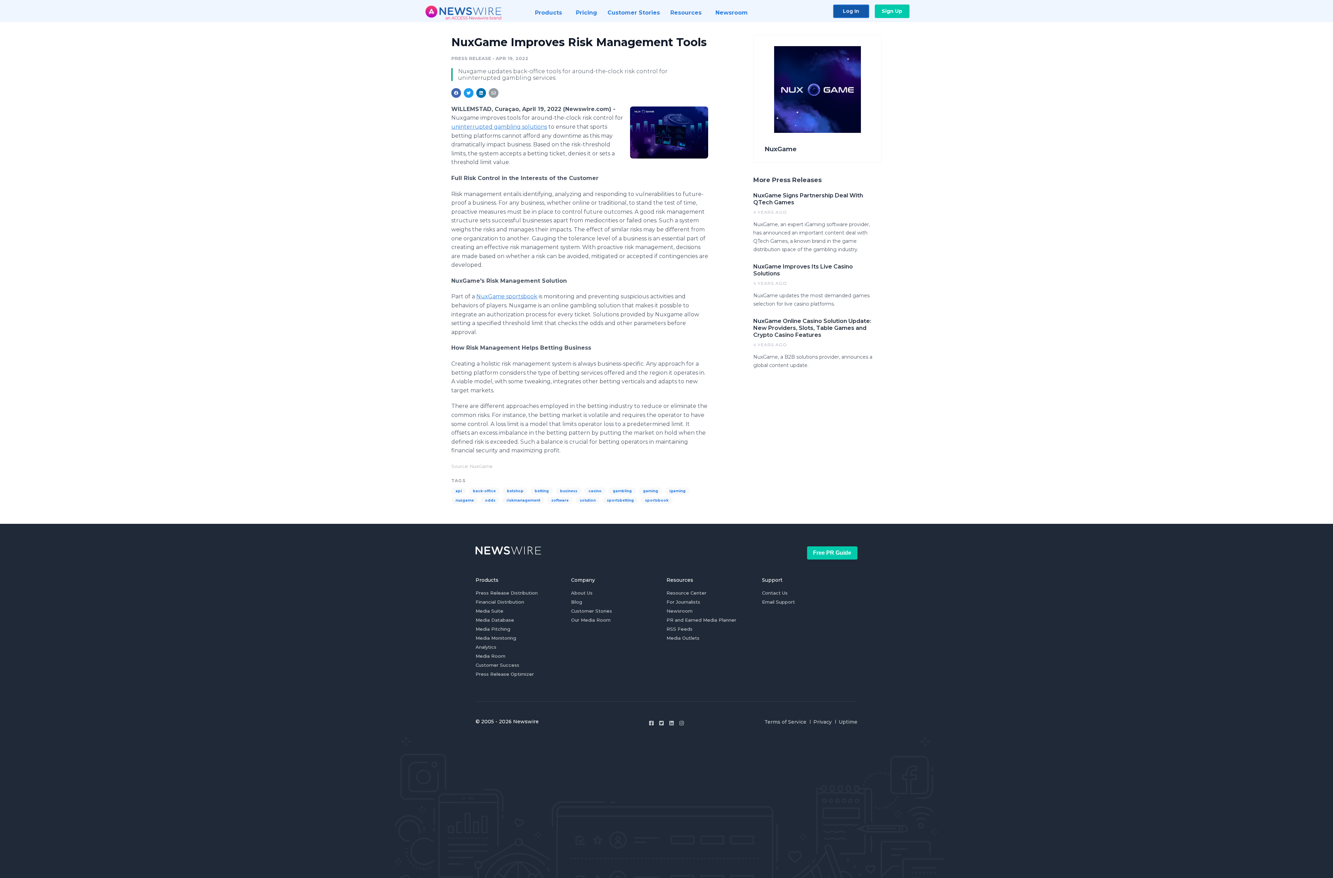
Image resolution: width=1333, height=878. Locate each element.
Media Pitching (493, 629)
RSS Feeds (679, 629)
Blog (576, 602)
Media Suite (489, 611)
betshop (515, 491)
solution (588, 500)
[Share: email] (494, 93)
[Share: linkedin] (481, 93)
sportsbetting (620, 500)
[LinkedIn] (671, 723)
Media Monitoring (496, 638)
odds (490, 500)
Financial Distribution (500, 602)
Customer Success (497, 665)
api (458, 491)
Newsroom (679, 611)
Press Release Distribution (507, 593)
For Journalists (683, 602)
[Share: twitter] (469, 93)
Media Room (490, 656)
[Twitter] (661, 723)
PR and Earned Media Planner (701, 620)
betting (542, 491)
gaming (650, 491)
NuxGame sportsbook (506, 296)
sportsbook (657, 500)
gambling (622, 491)
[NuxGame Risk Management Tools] (669, 132)
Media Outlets (682, 638)
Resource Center (686, 593)
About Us (582, 593)
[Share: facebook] (456, 93)
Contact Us (775, 593)
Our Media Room (591, 620)
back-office (484, 491)
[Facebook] (651, 723)
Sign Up (892, 11)
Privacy (822, 722)
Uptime (848, 722)
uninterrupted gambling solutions (499, 126)
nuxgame (464, 500)
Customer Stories (591, 611)
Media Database (495, 620)
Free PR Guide (832, 553)
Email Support (778, 602)
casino (595, 491)
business (568, 491)
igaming (677, 491)
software (560, 500)
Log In (851, 11)
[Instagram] (681, 723)
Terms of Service (785, 722)
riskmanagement (523, 500)
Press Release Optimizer (505, 674)
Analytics (486, 647)
